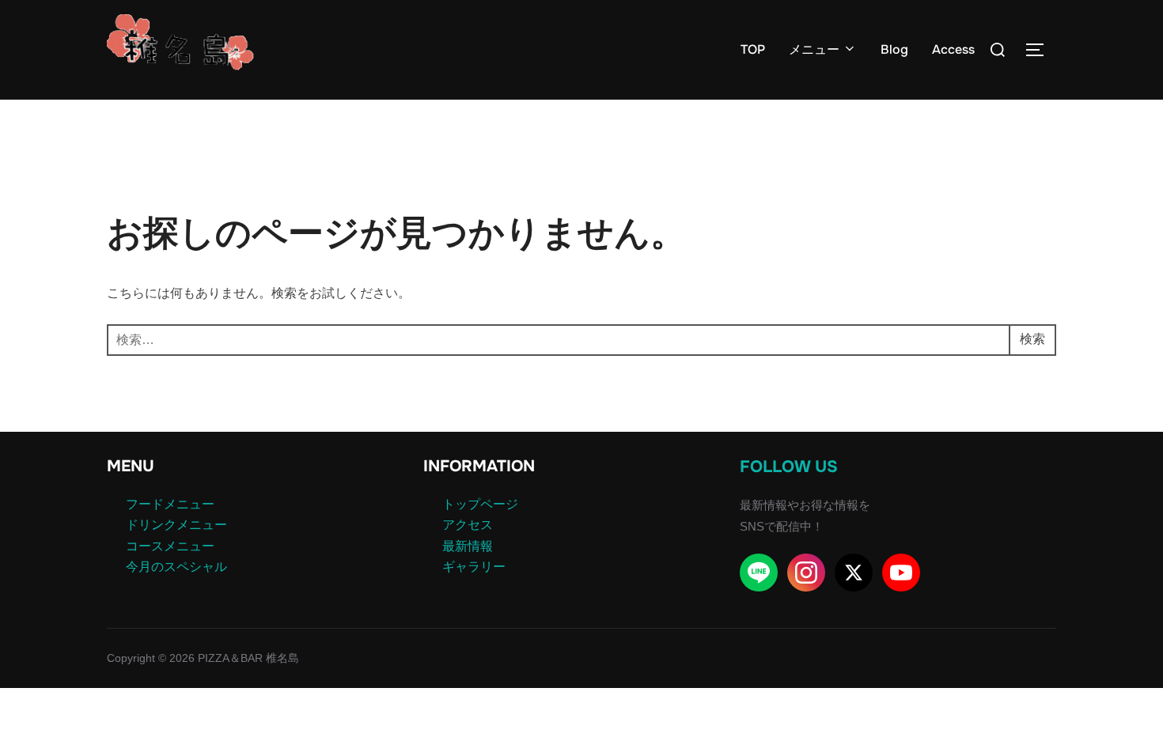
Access (953, 49)
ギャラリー (474, 566)
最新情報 (467, 546)
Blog (894, 49)
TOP (753, 49)
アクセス (467, 524)
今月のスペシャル (176, 566)
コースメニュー (170, 546)
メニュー (814, 49)
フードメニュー (170, 504)
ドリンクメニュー (176, 524)
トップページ (480, 504)
